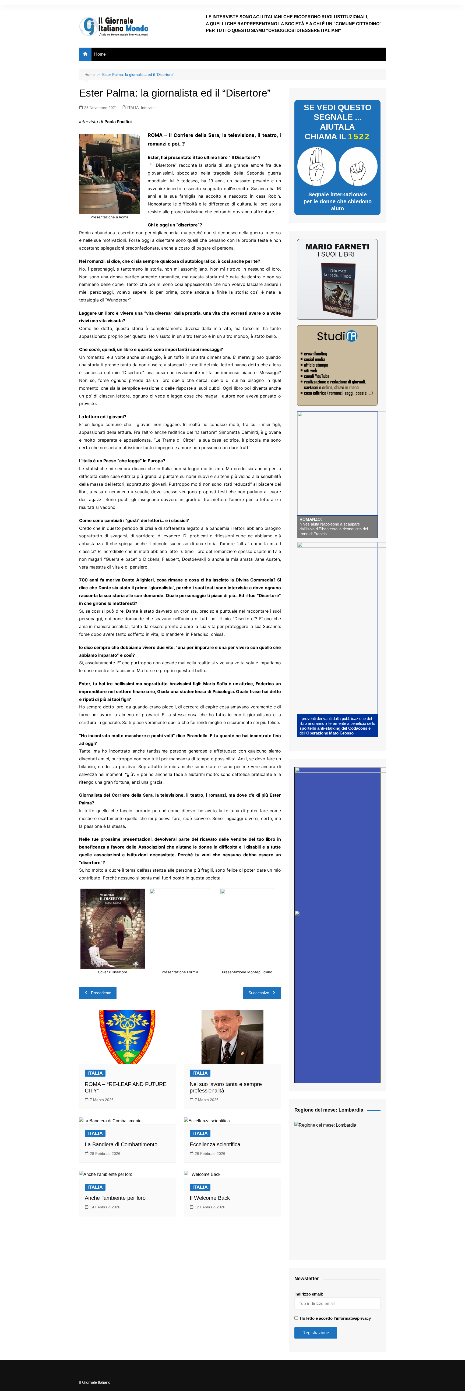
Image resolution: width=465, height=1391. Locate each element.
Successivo (258, 993)
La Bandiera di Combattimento (121, 1144)
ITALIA (133, 107)
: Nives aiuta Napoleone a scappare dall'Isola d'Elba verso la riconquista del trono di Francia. (334, 526)
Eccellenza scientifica (216, 1144)
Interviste (149, 107)
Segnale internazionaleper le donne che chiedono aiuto (338, 201)
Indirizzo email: (308, 1294)
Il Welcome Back (210, 1198)
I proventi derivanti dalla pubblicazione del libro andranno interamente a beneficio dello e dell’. (337, 725)
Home (100, 54)
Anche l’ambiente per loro (115, 1198)
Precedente (101, 993)
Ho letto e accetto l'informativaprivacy (335, 1318)
